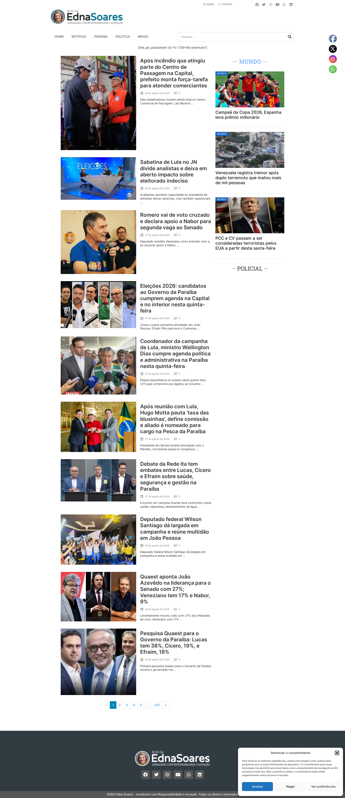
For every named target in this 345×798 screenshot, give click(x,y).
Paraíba (101, 37)
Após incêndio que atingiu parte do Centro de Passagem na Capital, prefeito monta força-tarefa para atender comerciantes (174, 73)
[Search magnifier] (289, 37)
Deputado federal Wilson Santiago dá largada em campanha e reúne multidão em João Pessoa (174, 528)
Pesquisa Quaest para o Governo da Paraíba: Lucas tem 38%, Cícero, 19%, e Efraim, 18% (173, 642)
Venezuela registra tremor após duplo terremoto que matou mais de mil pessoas (248, 177)
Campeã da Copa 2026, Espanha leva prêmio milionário (248, 115)
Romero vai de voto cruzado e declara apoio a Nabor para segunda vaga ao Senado (175, 221)
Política (123, 37)
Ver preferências (323, 786)
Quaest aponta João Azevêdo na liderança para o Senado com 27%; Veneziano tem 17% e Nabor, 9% (175, 589)
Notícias (79, 37)
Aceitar (257, 786)
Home (59, 37)
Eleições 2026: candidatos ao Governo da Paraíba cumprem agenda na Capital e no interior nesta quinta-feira (175, 298)
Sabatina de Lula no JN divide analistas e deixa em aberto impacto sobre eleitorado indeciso (173, 171)
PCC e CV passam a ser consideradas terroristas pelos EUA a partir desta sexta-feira (245, 243)
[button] (337, 753)
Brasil (143, 37)
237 (157, 705)
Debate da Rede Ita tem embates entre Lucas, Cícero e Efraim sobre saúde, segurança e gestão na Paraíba (175, 476)
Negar (290, 786)
